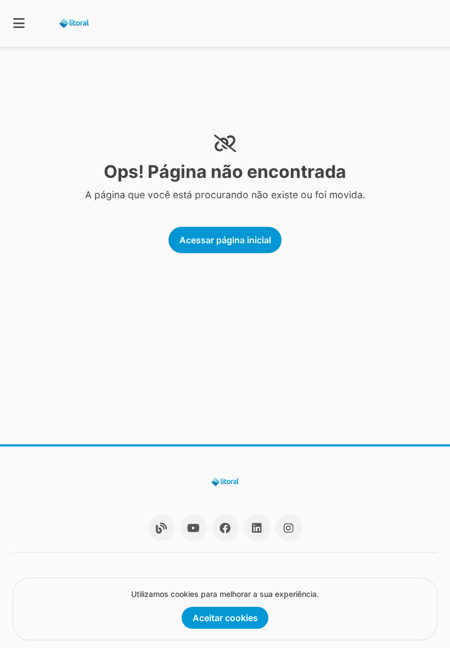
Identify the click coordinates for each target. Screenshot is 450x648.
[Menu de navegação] (19, 23)
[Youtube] (193, 528)
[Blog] (161, 528)
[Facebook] (225, 528)
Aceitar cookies (225, 617)
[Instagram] (288, 528)
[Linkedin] (257, 528)
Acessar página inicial (225, 239)
